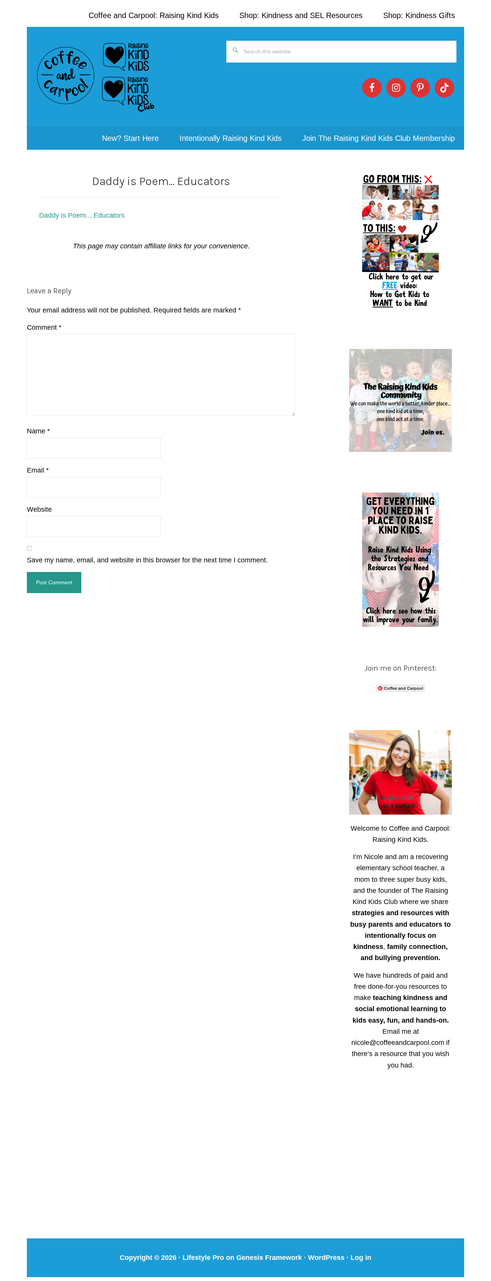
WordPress (326, 1257)
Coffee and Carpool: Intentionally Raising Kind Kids (96, 77)
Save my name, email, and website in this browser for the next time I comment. (147, 560)
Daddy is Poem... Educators (82, 215)
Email (38, 470)
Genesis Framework (269, 1257)
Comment (44, 327)
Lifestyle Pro (203, 1257)
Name (38, 431)
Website (39, 509)
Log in (361, 1257)
